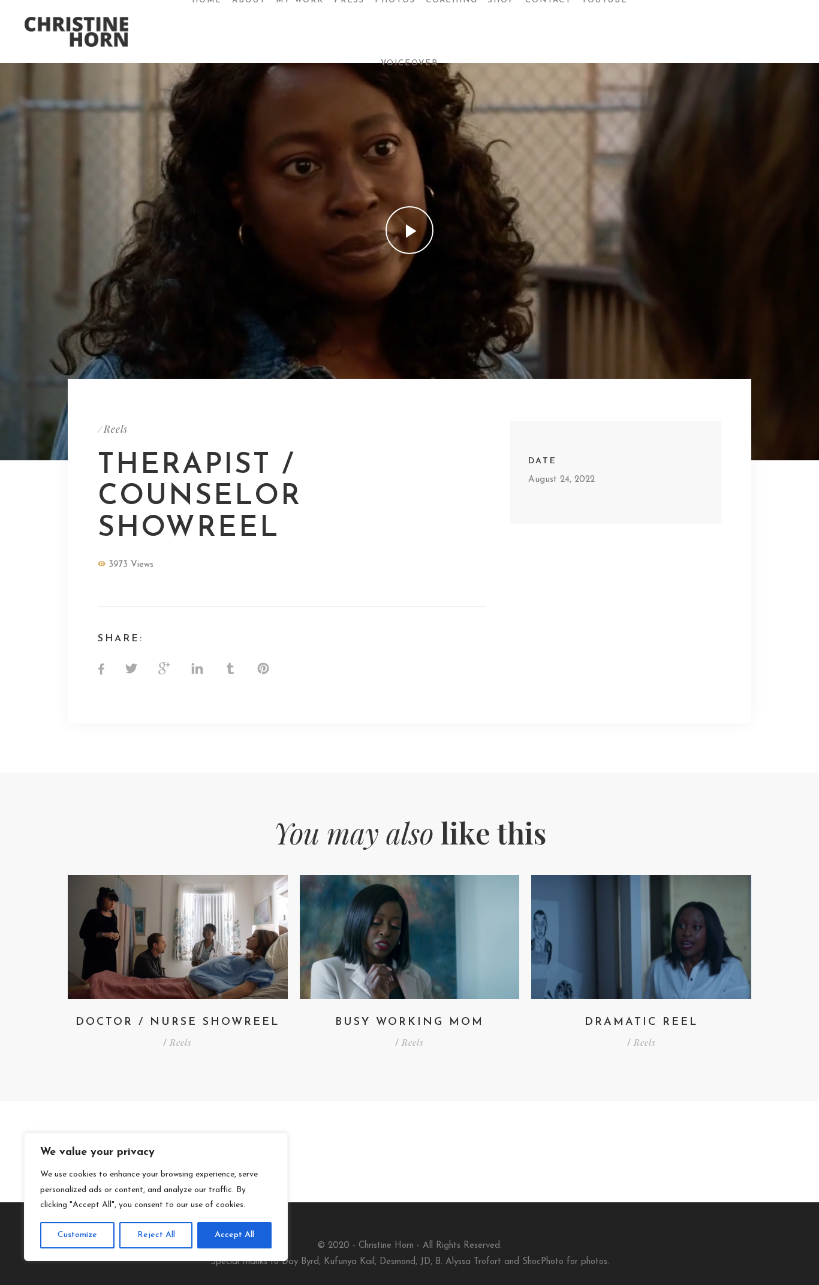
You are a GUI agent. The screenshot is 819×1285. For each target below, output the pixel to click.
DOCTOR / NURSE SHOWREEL (178, 1022)
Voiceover (409, 63)
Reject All (156, 1234)
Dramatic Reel (641, 1022)
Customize (77, 1234)
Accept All (234, 1234)
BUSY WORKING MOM (409, 1022)
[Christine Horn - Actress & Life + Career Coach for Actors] (86, 32)
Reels (116, 429)
